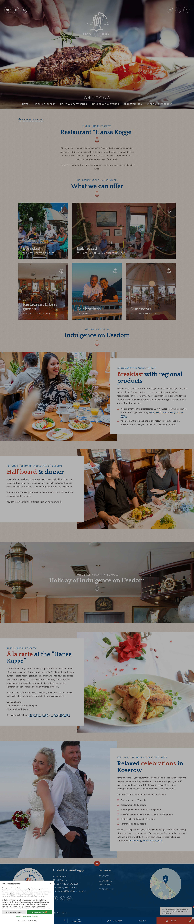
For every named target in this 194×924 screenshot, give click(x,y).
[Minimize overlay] (51, 884)
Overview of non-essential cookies (27, 917)
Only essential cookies (14, 912)
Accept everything (38, 912)
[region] (27, 897)
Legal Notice (32, 921)
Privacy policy (22, 921)
